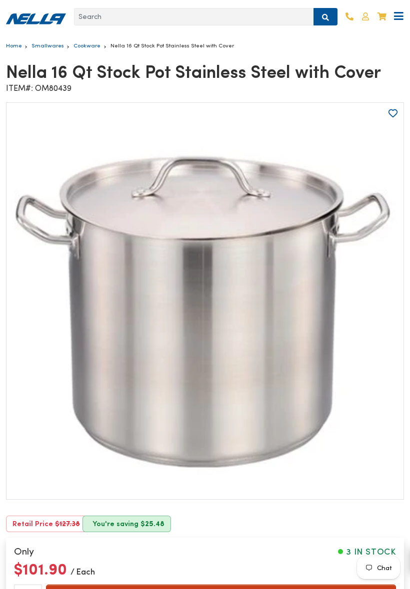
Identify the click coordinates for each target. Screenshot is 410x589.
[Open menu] (399, 16)
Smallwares (48, 45)
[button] (366, 16)
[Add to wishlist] (393, 113)
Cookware (87, 45)
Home (14, 45)
